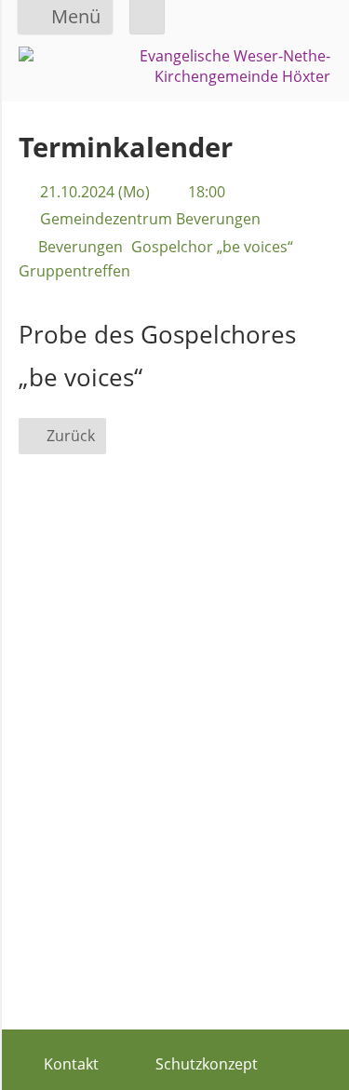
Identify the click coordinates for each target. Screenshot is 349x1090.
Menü (76, 16)
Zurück (71, 435)
